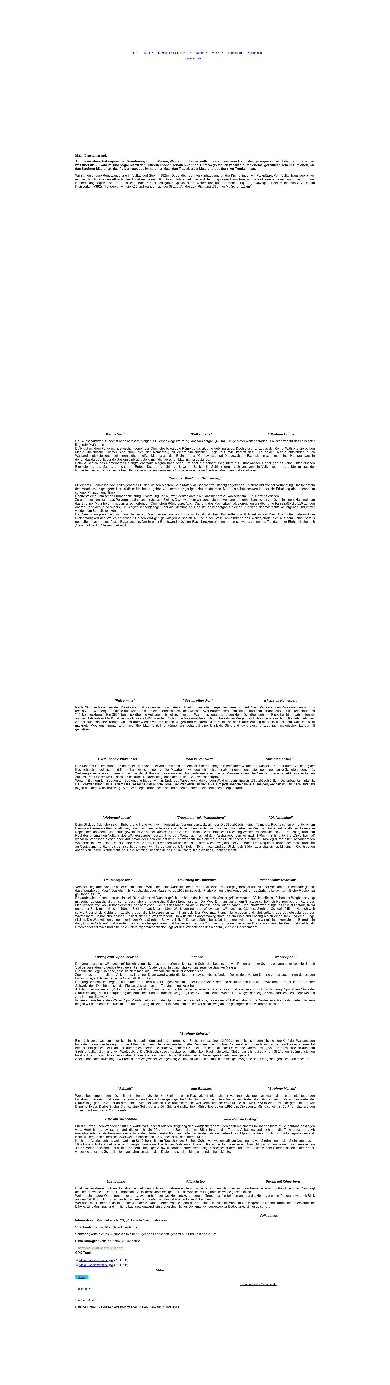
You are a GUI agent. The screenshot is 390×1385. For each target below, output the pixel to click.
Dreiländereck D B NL (173, 52)
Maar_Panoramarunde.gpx (96, 1260)
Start (134, 52)
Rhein (200, 52)
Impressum (235, 52)
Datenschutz (193, 58)
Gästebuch (255, 52)
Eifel (147, 52)
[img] (195, 21)
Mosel (216, 52)
